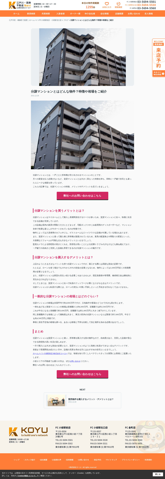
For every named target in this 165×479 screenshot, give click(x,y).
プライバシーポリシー (131, 459)
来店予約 (97, 459)
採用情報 (69, 459)
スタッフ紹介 (29, 459)
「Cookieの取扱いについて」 (26, 476)
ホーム (16, 13)
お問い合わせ (134, 13)
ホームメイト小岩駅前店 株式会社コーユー (50, 353)
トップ (16, 459)
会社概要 (43, 459)
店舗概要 (119, 13)
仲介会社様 (90, 13)
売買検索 (46, 13)
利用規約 (148, 459)
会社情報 (104, 13)
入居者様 (60, 13)
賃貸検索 (31, 13)
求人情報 (149, 13)
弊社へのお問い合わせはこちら (82, 195)
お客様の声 (56, 459)
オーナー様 (75, 13)
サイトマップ (111, 459)
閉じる (158, 474)
